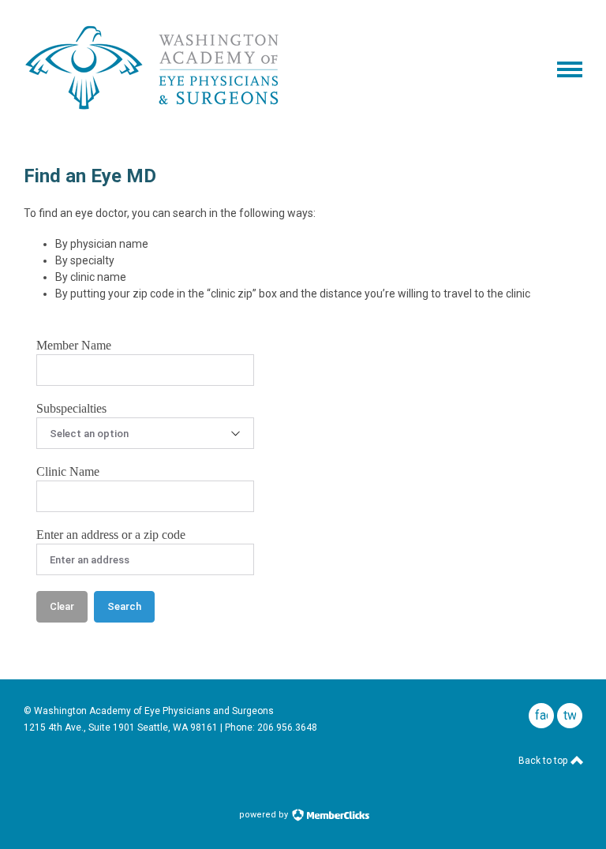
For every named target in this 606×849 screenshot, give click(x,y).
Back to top (544, 760)
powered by (264, 815)
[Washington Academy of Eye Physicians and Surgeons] (152, 111)
